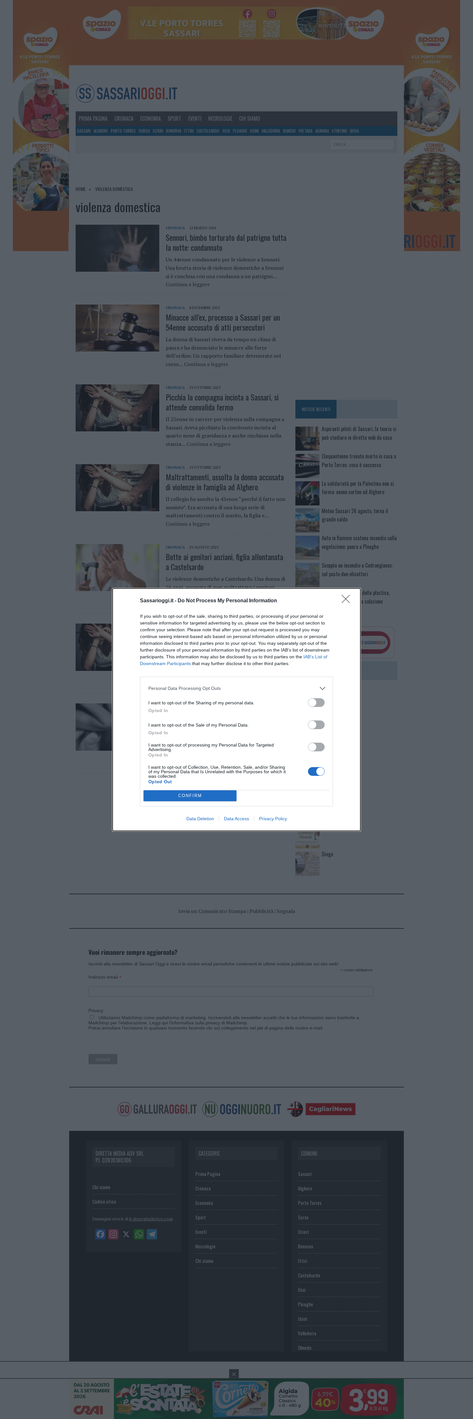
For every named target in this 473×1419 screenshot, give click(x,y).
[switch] (316, 702)
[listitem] (236, 688)
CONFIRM (190, 795)
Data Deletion (200, 818)
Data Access (236, 818)
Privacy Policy (273, 818)
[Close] (348, 601)
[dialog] (236, 709)
